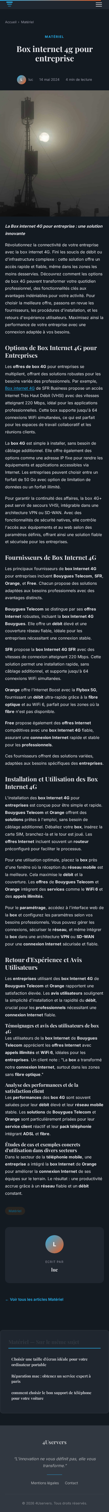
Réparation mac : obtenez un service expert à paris (51, 1378)
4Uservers (54, 1441)
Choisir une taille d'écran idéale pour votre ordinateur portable (49, 1362)
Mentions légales (45, 1483)
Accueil (10, 22)
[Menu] (99, 5)
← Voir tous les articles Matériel (34, 1299)
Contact (71, 1483)
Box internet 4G (20, 388)
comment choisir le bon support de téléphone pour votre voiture (51, 1395)
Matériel (27, 22)
